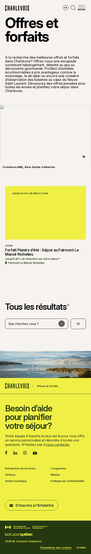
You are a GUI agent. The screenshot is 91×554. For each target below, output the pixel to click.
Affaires (10, 475)
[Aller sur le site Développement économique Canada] (26, 527)
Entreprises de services (20, 468)
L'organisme (58, 468)
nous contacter (57, 444)
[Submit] (61, 323)
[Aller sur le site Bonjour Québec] (19, 534)
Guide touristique (16, 481)
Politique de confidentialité (67, 481)
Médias (55, 475)
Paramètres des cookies (56, 547)
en (65, 8)
